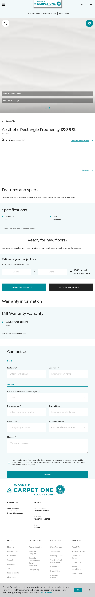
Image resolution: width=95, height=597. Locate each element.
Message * (11, 437)
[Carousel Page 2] (49, 108)
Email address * (55, 406)
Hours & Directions (15, 513)
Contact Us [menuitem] (76, 562)
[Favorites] (86, 4)
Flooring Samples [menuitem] (32, 552)
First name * (12, 368)
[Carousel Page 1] (46, 108)
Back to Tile (10, 121)
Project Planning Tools (80, 141)
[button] (82, 4)
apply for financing (69, 287)
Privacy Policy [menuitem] (78, 573)
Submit (47, 474)
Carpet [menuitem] (10, 560)
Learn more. (46, 593)
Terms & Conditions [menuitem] (76, 568)
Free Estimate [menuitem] (13, 573)
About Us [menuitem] (76, 547)
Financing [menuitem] (11, 577)
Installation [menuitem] (55, 571)
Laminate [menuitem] (11, 564)
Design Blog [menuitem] (34, 570)
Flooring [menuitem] (10, 547)
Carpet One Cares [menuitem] (77, 557)
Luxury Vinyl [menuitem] (12, 551)
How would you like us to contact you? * (23, 391)
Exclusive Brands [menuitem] (54, 576)
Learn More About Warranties (14, 333)
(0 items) (91, 4)
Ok (78, 590)
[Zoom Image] (5, 23)
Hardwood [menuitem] (11, 556)
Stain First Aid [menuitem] (56, 551)
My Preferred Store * (57, 421)
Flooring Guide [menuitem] (56, 556)
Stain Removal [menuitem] (56, 547)
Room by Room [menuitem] (78, 551)
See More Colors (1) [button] (11, 101)
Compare (85, 170)
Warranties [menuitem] (54, 567)
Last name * (54, 368)
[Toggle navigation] (3, 4)
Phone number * (14, 406)
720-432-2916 (64, 13)
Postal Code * (12, 421)
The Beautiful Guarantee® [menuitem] (56, 561)
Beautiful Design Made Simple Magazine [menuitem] (34, 561)
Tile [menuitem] (8, 569)
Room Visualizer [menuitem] (35, 547)
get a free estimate (22, 287)
